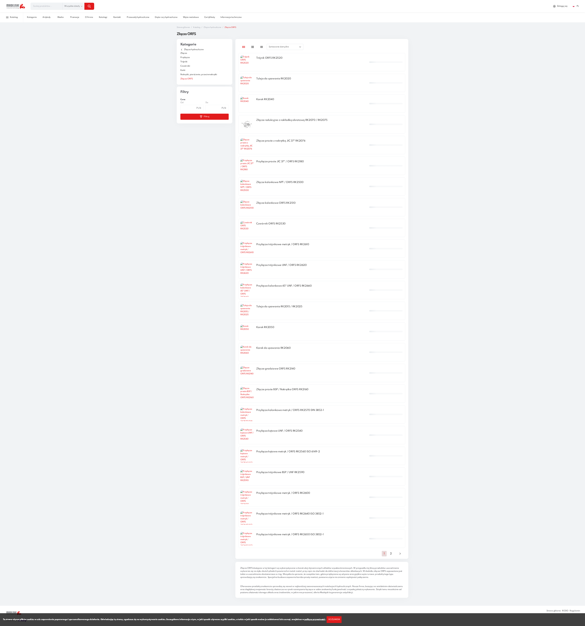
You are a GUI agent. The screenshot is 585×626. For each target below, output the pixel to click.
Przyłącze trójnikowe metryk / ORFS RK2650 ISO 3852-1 (290, 534)
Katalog (196, 27)
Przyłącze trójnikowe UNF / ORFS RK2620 (281, 265)
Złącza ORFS (186, 79)
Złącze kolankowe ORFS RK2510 (276, 203)
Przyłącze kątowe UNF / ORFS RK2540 (279, 431)
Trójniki (183, 62)
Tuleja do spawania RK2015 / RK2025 (279, 306)
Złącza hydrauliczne (212, 27)
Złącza (183, 53)
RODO (565, 611)
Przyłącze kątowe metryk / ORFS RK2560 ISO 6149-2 (288, 451)
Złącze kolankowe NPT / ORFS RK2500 (279, 182)
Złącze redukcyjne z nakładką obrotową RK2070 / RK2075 (292, 120)
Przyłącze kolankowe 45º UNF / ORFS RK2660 (284, 286)
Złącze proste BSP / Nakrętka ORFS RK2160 (282, 389)
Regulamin (575, 611)
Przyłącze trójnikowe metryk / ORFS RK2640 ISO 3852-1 (289, 514)
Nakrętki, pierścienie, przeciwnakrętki (198, 75)
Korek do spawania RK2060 (273, 348)
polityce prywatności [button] (314, 620)
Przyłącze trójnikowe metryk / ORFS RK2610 (282, 244)
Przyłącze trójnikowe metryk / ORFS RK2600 (283, 493)
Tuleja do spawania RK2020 (273, 78)
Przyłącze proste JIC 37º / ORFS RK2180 (280, 161)
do (207, 103)
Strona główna (183, 27)
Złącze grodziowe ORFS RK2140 (275, 368)
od (182, 103)
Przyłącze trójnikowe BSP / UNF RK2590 (280, 472)
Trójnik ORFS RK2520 (269, 58)
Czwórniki (185, 66)
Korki (182, 70)
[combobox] (62, 6)
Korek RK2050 (265, 327)
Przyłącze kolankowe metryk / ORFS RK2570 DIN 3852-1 (290, 410)
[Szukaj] (89, 6)
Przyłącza (185, 58)
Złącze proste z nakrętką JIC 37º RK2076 (280, 141)
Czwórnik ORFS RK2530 (270, 223)
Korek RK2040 (265, 99)
